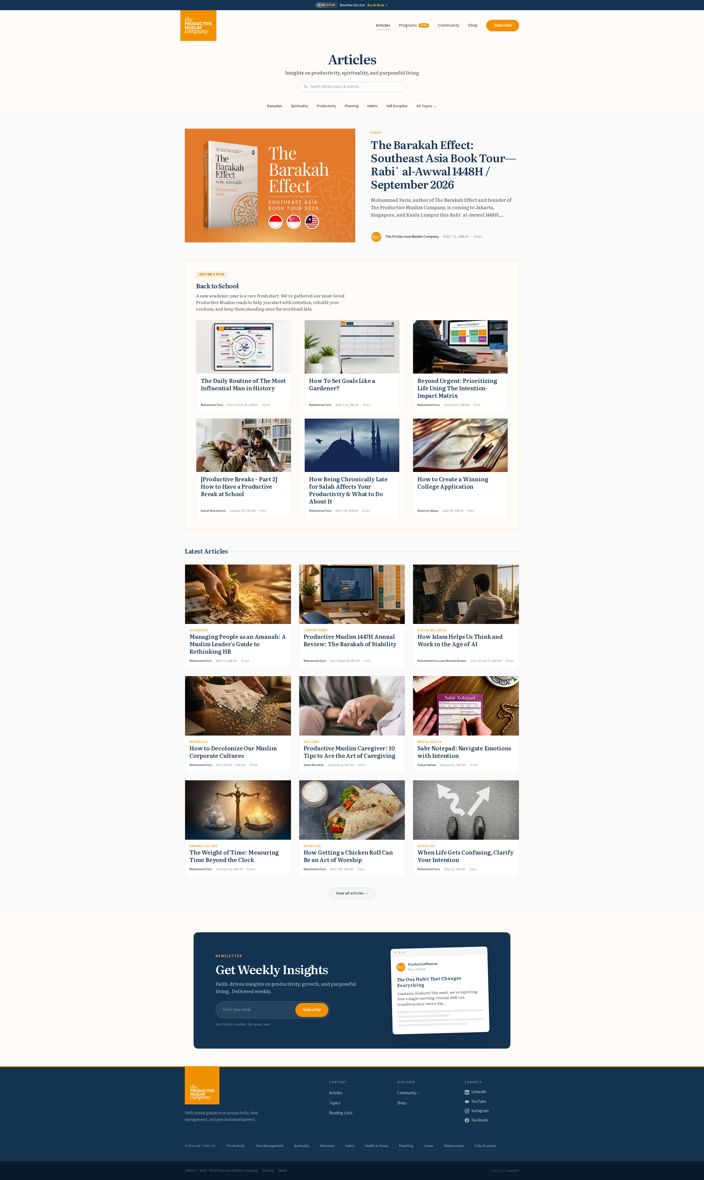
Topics (334, 1103)
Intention (312, 846)
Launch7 (513, 1170)
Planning (352, 106)
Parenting (406, 1145)
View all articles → (352, 893)
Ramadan (274, 106)
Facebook (479, 1120)
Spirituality (299, 106)
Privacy (268, 1170)
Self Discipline (397, 106)
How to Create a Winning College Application (452, 482)
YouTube (478, 1101)
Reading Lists (341, 1113)
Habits (372, 106)
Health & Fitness (377, 1145)
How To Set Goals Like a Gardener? (342, 384)
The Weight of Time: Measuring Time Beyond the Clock (234, 856)
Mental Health (429, 742)
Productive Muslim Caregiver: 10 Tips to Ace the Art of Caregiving (349, 751)
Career (428, 1145)
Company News (316, 630)
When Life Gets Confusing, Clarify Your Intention (465, 856)
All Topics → (426, 106)
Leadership (198, 630)
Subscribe (503, 25)
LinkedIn (478, 1092)
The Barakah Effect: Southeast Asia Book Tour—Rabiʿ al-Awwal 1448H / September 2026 (443, 164)
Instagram (480, 1111)
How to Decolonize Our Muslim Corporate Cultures (233, 751)
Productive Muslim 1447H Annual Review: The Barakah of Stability (350, 640)
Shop (472, 25)
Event (376, 133)
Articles (383, 25)
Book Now (375, 5)
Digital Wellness (431, 630)
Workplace (198, 742)
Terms (282, 1170)
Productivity (326, 106)
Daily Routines (485, 1145)
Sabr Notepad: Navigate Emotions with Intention (464, 751)
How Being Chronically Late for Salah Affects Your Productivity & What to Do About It (348, 490)
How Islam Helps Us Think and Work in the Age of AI (459, 640)
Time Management (269, 1145)
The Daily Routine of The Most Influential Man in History (243, 384)
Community (448, 25)
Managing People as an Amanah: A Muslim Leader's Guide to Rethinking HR (237, 643)
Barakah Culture (203, 846)
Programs (413, 25)
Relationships (454, 1145)
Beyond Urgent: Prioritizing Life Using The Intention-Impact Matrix (457, 387)
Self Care (312, 742)
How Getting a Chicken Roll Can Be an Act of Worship (348, 856)
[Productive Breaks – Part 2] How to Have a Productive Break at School (239, 486)
